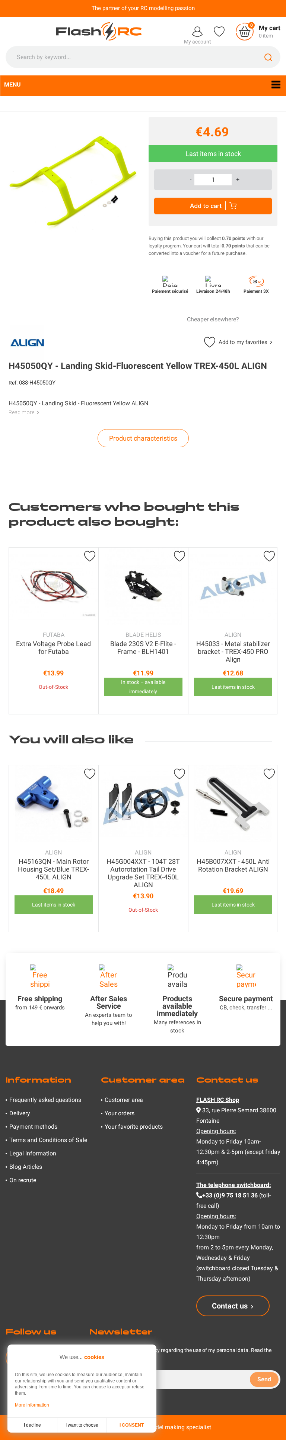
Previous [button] (16, 630)
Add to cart (206, 206)
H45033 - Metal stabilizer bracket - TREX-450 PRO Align (233, 651)
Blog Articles (25, 1166)
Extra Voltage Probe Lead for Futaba (53, 647)
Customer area (124, 1099)
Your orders (119, 1113)
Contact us (230, 1305)
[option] (54, 630)
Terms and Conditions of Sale (48, 1140)
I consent (132, 1425)
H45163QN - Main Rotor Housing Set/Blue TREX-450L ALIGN (53, 869)
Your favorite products (134, 1126)
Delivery (19, 1113)
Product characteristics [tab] (143, 438)
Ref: (13, 383)
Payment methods (33, 1126)
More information (32, 1405)
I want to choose (82, 1425)
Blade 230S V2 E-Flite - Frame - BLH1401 (143, 647)
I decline (32, 1425)
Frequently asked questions (45, 1099)
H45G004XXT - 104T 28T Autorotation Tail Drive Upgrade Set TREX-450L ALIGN (143, 873)
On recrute (22, 1180)
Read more (21, 412)
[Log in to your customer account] (197, 30)
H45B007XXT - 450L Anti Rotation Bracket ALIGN (233, 865)
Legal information (32, 1153)
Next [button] (270, 630)
